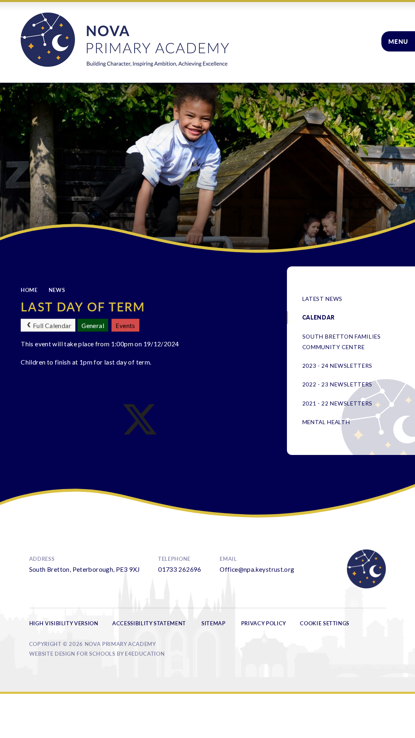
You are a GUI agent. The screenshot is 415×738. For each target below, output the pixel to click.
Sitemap (213, 623)
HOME (29, 290)
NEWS (57, 290)
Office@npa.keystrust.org (257, 569)
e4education (145, 653)
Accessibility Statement (149, 623)
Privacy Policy (263, 623)
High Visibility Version (63, 623)
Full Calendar (52, 325)
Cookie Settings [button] (324, 623)
